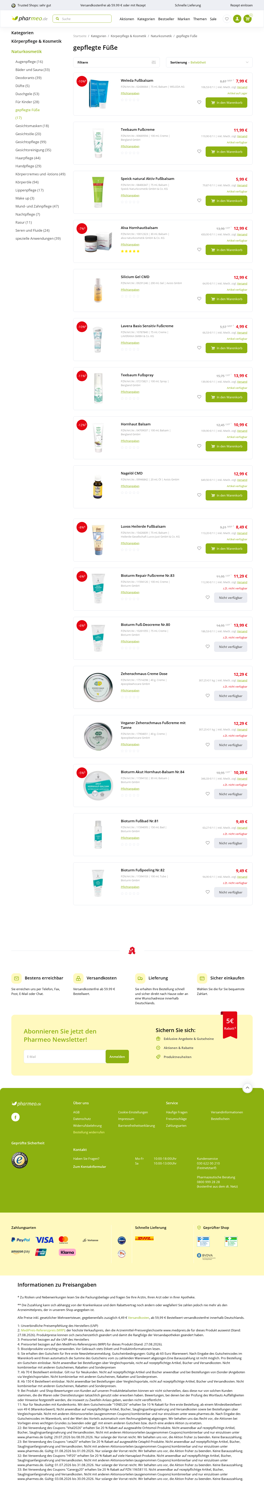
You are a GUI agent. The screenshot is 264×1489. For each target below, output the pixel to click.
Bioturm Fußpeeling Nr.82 (143, 870)
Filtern (83, 62)
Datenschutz (82, 1119)
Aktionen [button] (127, 19)
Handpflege (24, 166)
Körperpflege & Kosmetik (36, 41)
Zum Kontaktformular (89, 1167)
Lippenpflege (26, 190)
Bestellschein (220, 1119)
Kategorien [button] (146, 19)
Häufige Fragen (176, 1112)
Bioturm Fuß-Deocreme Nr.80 (145, 624)
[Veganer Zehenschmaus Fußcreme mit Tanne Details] (162, 736)
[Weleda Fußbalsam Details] (162, 94)
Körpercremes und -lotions (36, 174)
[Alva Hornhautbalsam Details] (162, 241)
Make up (22, 198)
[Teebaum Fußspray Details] (162, 388)
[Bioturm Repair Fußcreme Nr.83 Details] (162, 589)
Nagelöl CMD (132, 473)
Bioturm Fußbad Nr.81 (140, 821)
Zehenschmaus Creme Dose (144, 673)
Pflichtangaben (130, 93)
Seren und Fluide (28, 230)
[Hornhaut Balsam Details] (162, 437)
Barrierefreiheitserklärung (136, 1125)
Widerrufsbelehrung (87, 1125)
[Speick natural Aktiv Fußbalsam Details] (162, 192)
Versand (242, 87)
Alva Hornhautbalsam (139, 227)
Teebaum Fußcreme (138, 129)
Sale (213, 19)
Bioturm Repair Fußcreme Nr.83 (147, 575)
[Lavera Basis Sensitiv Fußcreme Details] (162, 339)
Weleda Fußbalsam (137, 80)
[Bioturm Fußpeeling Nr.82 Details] (162, 883)
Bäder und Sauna (29, 69)
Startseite (79, 36)
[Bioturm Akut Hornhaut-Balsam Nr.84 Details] (162, 785)
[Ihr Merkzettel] (227, 19)
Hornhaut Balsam (136, 424)
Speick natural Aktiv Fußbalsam (147, 178)
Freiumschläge (176, 1119)
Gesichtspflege (27, 141)
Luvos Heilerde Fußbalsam (143, 526)
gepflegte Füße (27, 109)
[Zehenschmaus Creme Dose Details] (162, 687)
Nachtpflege (25, 214)
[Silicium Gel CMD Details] (162, 290)
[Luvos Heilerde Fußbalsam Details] (162, 540)
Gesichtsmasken (28, 125)
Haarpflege (24, 158)
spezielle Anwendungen (34, 238)
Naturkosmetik (26, 51)
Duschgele (23, 93)
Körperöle (23, 182)
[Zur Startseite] (29, 18)
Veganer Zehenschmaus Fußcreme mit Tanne (153, 725)
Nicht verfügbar (230, 598)
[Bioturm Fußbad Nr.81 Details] (162, 834)
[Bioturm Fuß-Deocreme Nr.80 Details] (162, 638)
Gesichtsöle (24, 133)
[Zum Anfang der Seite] (247, 1088)
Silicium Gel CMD (135, 276)
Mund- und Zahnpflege (33, 206)
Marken (184, 19)
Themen (200, 19)
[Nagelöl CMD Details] (162, 487)
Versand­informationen (227, 1112)
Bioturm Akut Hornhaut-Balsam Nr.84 (152, 771)
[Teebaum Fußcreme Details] (162, 143)
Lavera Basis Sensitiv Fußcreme (147, 325)
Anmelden (117, 1057)
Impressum (126, 1119)
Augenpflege (25, 61)
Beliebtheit (188, 62)
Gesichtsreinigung (29, 149)
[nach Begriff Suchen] (56, 18)
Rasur (20, 222)
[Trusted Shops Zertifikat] (19, 1160)
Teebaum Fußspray (137, 375)
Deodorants (24, 77)
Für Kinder (23, 101)
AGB (76, 1112)
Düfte (20, 85)
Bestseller (166, 19)
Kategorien (22, 32)
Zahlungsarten (176, 1125)
